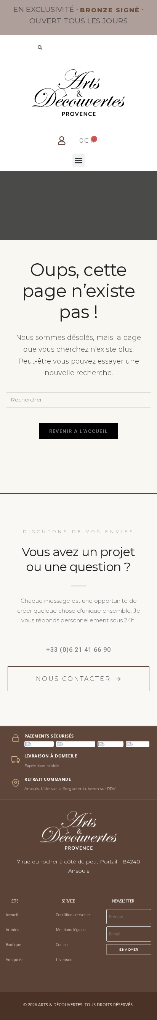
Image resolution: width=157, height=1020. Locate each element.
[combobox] (78, 48)
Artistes (12, 930)
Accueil (12, 915)
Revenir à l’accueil (78, 431)
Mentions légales (71, 930)
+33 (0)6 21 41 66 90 (78, 649)
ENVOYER (128, 949)
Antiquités (15, 960)
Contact (62, 945)
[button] (78, 160)
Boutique (13, 945)
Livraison (64, 960)
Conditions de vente (73, 915)
